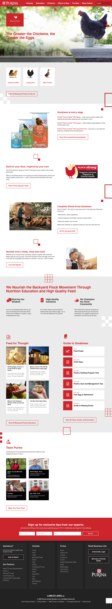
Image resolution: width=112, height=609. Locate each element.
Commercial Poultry (38, 567)
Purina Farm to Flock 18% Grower (69, 123)
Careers (62, 555)
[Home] (14, 3)
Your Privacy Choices (28, 601)
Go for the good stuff (67, 231)
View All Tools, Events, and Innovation (79, 420)
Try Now (75, 3)
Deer (33, 579)
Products (51, 3)
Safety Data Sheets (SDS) (68, 562)
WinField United (8, 573)
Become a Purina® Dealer (99, 560)
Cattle (34, 555)
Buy (63, 3)
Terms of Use (86, 601)
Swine (34, 560)
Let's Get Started (14, 265)
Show (34, 572)
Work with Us (64, 572)
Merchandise (64, 567)
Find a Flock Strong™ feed (18, 186)
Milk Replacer (36, 581)
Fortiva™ (6, 571)
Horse (34, 550)
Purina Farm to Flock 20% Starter (69, 117)
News (62, 564)
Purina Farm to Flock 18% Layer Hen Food (72, 129)
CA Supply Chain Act (73, 601)
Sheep (34, 564)
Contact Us (63, 557)
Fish (33, 576)
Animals (29, 3)
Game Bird (35, 574)
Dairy (34, 553)
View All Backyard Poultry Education (22, 423)
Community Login (98, 552)
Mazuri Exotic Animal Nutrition (12, 569)
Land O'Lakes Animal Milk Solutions (11, 579)
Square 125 (64, 553)
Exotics (34, 583)
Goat (33, 562)
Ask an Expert (13, 557)
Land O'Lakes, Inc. (8, 576)
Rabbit (34, 569)
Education (40, 3)
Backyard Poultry (37, 557)
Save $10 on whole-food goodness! (73, 137)
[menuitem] (13, 3)
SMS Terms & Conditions (56, 601)
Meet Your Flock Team (16, 508)
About (62, 550)
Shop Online (87, 3)
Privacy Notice (41, 601)
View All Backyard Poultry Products (21, 94)
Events (62, 560)
